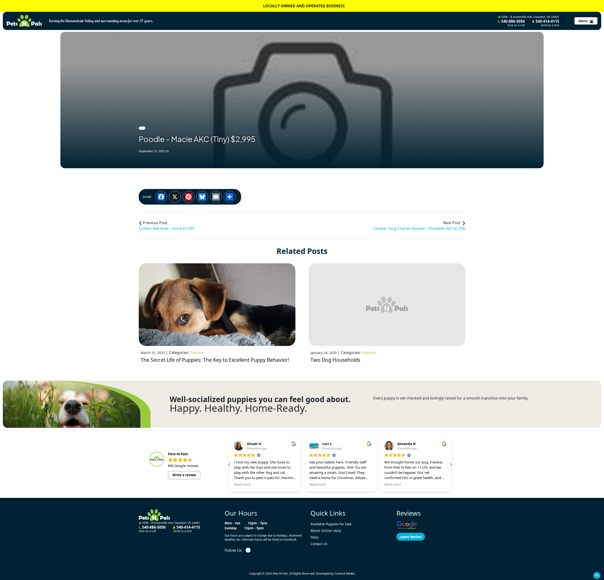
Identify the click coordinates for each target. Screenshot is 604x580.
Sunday (231, 528)
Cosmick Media (344, 574)
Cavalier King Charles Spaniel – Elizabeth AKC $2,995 (419, 228)
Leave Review (411, 536)
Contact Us (318, 544)
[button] (451, 464)
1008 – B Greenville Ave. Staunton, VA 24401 (529, 17)
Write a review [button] (184, 475)
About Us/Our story (325, 530)
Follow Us (233, 550)
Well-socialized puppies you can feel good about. (260, 399)
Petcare (197, 352)
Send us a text (550, 25)
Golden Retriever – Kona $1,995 (166, 228)
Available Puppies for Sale (331, 524)
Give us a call (516, 25)
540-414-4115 (547, 23)
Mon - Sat (232, 523)
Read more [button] (242, 484)
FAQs (314, 537)
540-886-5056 (512, 23)
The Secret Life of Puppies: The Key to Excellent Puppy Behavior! (215, 360)
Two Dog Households (335, 360)
